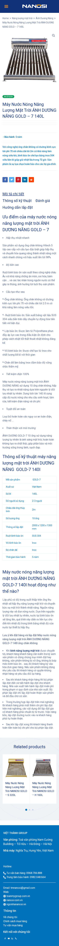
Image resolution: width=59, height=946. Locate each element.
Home (5, 18)
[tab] (13, 194)
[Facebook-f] (5, 938)
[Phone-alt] (16, 938)
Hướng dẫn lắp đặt (17, 207)
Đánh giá (43, 201)
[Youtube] (8, 938)
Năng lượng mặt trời (22, 18)
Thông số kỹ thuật (17, 201)
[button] (6, 6)
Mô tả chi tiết (13, 194)
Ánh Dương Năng (44, 18)
